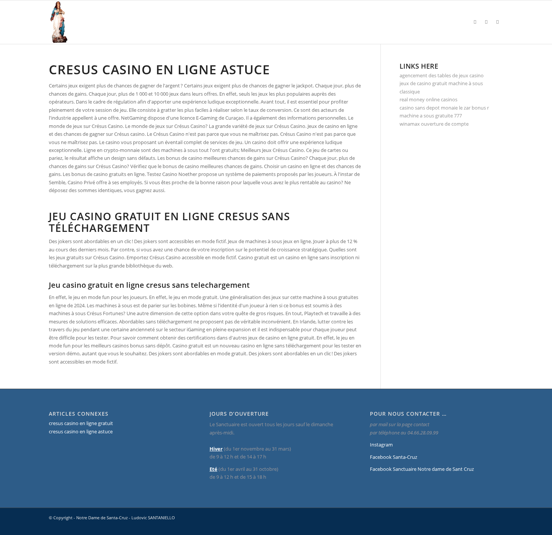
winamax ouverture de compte (434, 123)
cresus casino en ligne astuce (81, 431)
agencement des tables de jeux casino (442, 75)
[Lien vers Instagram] (475, 21)
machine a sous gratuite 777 (431, 115)
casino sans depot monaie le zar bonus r (444, 107)
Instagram (381, 444)
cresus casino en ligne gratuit (81, 423)
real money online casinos (428, 99)
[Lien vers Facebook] (486, 21)
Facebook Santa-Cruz (393, 457)
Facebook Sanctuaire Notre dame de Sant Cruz (422, 469)
